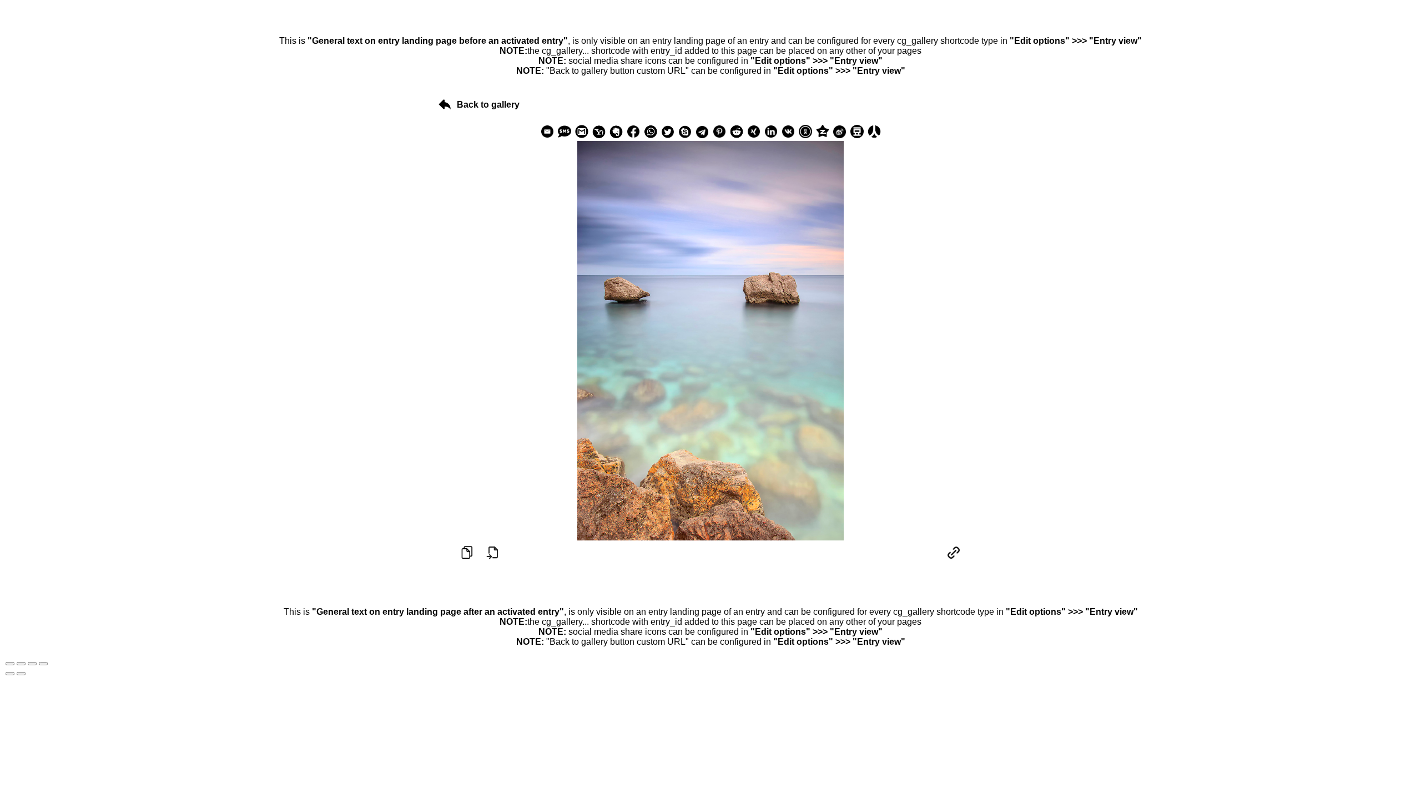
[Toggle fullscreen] (32, 663)
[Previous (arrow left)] (10, 673)
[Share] (21, 663)
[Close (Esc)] (10, 663)
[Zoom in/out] (43, 663)
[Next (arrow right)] (21, 673)
